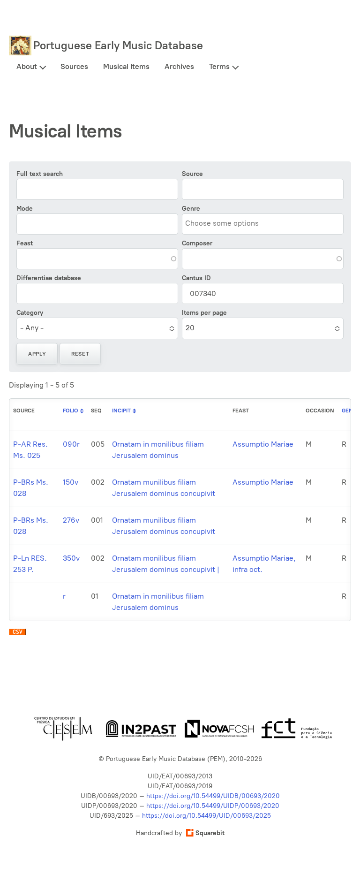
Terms (219, 66)
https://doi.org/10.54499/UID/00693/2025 (206, 816)
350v (71, 558)
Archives (179, 66)
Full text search (39, 174)
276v (71, 520)
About (26, 66)
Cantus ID (196, 278)
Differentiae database (48, 278)
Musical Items (126, 66)
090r (71, 444)
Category (29, 313)
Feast (24, 243)
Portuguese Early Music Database (118, 45)
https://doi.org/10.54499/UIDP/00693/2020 (212, 806)
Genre (191, 209)
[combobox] (227, 223)
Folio (70, 410)
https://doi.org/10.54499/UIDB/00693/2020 (213, 796)
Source (192, 174)
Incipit (121, 410)
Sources (74, 66)
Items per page (204, 313)
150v (70, 482)
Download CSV (17, 634)
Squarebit (210, 833)
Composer (197, 243)
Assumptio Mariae (262, 444)
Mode (24, 209)
